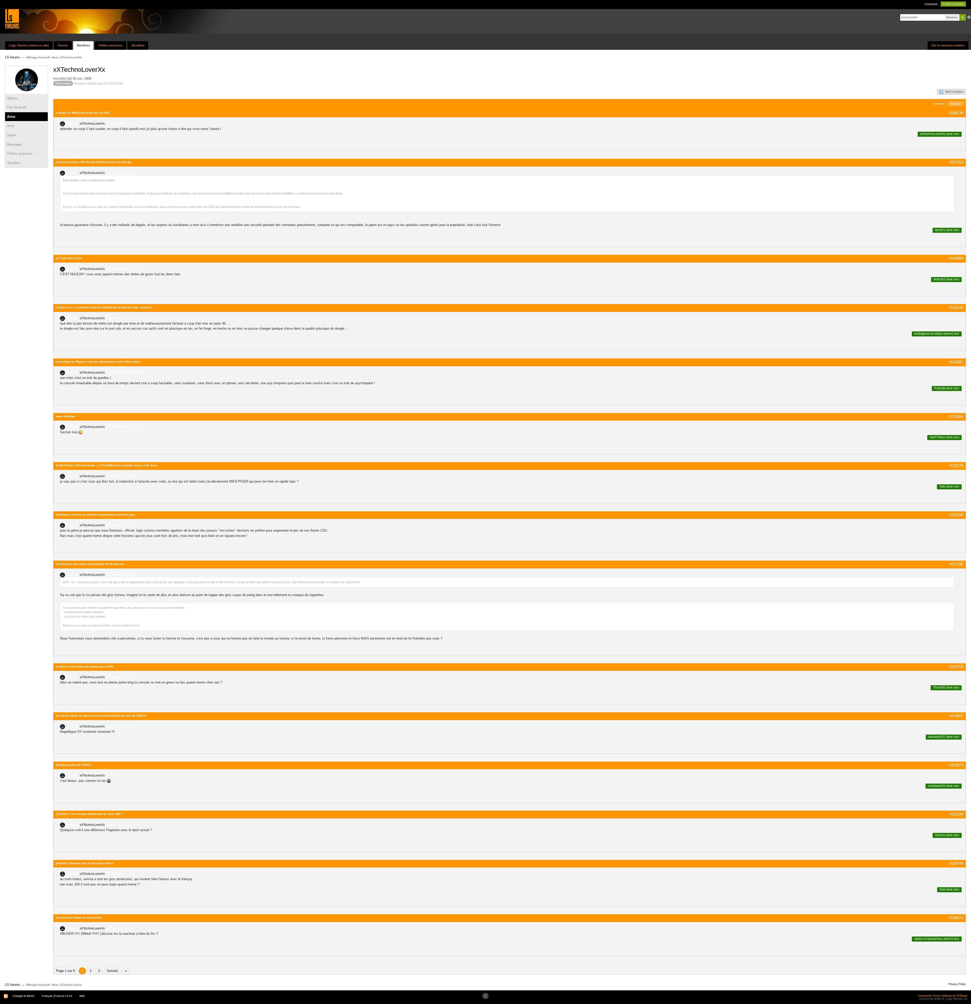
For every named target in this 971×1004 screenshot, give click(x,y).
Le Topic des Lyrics (69, 258)
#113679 (956, 765)
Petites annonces (110, 45)
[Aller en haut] (485, 996)
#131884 (956, 416)
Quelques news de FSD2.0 (73, 764)
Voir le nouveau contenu (948, 45)
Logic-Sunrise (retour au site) (29, 45)
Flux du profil (16, 107)
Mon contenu (953, 92)
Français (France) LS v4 (57, 995)
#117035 (956, 564)
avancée (969, 17)
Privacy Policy (957, 984)
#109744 (956, 863)
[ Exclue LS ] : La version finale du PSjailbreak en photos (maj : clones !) (104, 307)
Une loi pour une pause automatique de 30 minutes (90, 563)
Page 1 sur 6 (65, 971)
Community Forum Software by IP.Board (942, 995)
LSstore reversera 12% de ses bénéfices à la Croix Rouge (93, 162)
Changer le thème (23, 995)
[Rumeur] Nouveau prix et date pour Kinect (84, 863)
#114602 (956, 716)
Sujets (11, 135)
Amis (11, 126)
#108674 (956, 918)
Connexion (931, 4)
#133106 (956, 307)
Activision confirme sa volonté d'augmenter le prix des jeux (95, 514)
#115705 (956, 667)
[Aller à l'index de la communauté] (12, 18)
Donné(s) (939, 103)
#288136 (956, 113)
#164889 (956, 258)
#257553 (956, 162)
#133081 (956, 362)
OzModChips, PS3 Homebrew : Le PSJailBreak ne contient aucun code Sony (106, 465)
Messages (14, 144)
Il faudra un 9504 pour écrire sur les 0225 (82, 112)
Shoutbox (137, 45)
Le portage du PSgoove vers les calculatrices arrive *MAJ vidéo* (98, 361)
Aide (82, 995)
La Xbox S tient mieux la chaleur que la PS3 (84, 666)
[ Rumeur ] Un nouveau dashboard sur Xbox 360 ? (89, 813)
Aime (11, 117)
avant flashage (65, 416)
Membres (83, 45)
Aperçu (12, 98)
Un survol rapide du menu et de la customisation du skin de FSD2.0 (101, 715)
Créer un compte (953, 4)
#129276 (956, 465)
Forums (63, 45)
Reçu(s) (956, 103)
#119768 (956, 515)
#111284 (956, 814)
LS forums (12, 985)
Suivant (112, 971)
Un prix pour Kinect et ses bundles (79, 917)
